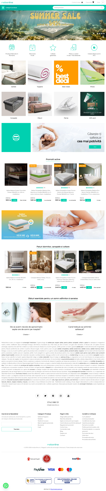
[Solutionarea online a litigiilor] (67, 480)
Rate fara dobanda (65, 419)
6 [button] (103, 33)
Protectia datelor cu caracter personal (91, 430)
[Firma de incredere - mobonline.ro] (46, 463)
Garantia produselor (88, 423)
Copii (39, 427)
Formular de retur (87, 433)
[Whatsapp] (6, 485)
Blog (61, 431)
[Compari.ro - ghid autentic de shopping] (61, 462)
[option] (53, 25)
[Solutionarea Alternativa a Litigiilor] (39, 480)
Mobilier (40, 419)
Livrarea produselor (88, 419)
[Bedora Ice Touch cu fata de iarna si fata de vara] (53, 225)
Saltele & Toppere (43, 417)
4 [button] (99, 33)
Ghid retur (85, 435)
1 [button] (93, 33)
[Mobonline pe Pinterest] (53, 395)
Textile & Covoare (43, 421)
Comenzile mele (65, 429)
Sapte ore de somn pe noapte (69, 421)
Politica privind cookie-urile (90, 427)
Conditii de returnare (88, 421)
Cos (100, 2)
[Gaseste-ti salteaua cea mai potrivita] (53, 137)
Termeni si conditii (87, 425)
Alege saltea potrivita (66, 417)
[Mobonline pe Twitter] (45, 395)
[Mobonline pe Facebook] (37, 395)
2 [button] (95, 33)
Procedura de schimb (89, 439)
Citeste (26, 334)
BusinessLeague (56, 489)
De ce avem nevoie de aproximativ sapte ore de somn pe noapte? (26, 328)
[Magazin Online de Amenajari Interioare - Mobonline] (7, 2)
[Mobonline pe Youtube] (68, 395)
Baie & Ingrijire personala (45, 423)
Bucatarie (41, 425)
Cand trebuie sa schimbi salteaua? (79, 328)
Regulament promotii (67, 425)
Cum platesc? (86, 417)
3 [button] (97, 33)
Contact (62, 435)
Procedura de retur (88, 437)
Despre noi (63, 433)
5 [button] (101, 33)
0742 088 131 (53, 402)
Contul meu (76, 2)
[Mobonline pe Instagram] (60, 395)
